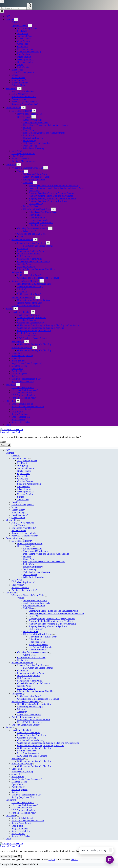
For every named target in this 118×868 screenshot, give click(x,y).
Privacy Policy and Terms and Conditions (36, 691)
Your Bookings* (19, 512)
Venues (15, 507)
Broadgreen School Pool (34, 605)
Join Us (74, 859)
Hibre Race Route (37, 642)
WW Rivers (22, 466)
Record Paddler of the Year (29, 722)
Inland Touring (24, 489)
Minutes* (21, 709)
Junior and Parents (25, 468)
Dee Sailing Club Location (41, 647)
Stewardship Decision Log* (30, 706)
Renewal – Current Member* (25, 535)
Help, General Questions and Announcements (44, 561)
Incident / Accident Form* (29, 696)
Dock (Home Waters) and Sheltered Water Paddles (46, 554)
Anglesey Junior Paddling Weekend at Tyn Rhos (51, 621)
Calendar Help (18, 517)
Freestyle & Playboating (22, 771)
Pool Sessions (23, 486)
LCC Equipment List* (22, 807)
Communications (13, 538)
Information (11, 592)
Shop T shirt (17, 826)
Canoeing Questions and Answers (32, 652)
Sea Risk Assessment (26, 750)
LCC (8, 450)
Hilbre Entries (35, 639)
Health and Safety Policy (28, 675)
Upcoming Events (20, 458)
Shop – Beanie (18, 833)
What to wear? (29, 655)
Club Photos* (18, 585)
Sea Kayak (22, 463)
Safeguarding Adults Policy (29, 680)
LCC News (17, 579)
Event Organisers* (20, 515)
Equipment (11, 800)
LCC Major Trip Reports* (23, 582)
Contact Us (22, 660)
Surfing (20, 497)
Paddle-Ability (18, 787)
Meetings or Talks (25, 491)
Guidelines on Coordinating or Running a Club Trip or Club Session (48, 743)
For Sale (27, 556)
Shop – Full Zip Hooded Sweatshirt (28, 820)
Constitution (22, 670)
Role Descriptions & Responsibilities (34, 704)
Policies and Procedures (22, 662)
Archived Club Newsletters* (24, 590)
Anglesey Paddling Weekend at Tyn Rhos (48, 626)
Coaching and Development (35, 551)
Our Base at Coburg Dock (35, 600)
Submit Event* (18, 510)
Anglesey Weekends (32, 548)
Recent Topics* (24, 546)
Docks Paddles (24, 471)
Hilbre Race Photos (37, 649)
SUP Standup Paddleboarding (36, 572)
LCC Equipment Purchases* (24, 810)
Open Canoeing (30, 574)
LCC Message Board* (22, 541)
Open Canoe (17, 784)
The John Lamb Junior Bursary (26, 725)
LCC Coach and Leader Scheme (38, 668)
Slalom (15, 792)
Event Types (17, 502)
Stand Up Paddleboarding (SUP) (26, 794)
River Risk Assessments (28, 753)
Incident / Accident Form (28, 732)
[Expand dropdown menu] (16, 453)
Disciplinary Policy (26, 688)
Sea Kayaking (29, 569)
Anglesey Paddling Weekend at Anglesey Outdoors (52, 618)
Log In (51, 859)
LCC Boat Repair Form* (23, 802)
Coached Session (25, 481)
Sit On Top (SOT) (20, 789)
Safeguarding (18, 693)
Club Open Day (36, 629)
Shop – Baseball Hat (21, 831)
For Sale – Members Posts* (24, 813)
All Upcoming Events (27, 460)
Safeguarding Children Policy (30, 673)
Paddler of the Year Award (23, 717)
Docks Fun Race (30, 631)
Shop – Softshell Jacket (22, 818)
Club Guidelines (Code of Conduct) (33, 683)
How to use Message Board (29, 543)
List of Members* (20, 525)
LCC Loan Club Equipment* (25, 805)
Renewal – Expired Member (24, 533)
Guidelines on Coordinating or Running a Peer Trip (40, 745)
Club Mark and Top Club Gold (31, 657)
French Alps (34, 616)
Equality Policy (24, 686)
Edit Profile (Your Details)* (24, 528)
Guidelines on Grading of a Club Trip (34, 748)
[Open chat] (110, 860)
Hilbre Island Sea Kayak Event (37, 634)
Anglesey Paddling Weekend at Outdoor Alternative (52, 624)
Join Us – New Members (23, 522)
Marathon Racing (19, 782)
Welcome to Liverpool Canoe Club (27, 595)
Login (8, 838)
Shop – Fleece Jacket (21, 823)
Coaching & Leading (21, 730)
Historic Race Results (38, 644)
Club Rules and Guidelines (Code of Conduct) (38, 699)
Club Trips (28, 608)
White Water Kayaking (33, 577)
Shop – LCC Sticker (21, 836)
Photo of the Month (20, 587)
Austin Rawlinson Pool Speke (36, 603)
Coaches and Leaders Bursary (30, 740)
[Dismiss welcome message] (110, 850)
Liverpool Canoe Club (10, 432)
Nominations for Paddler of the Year (33, 719)
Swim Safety (23, 499)
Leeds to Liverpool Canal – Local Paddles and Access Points (56, 613)
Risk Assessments (25, 678)
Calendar (10, 453)
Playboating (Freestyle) (33, 567)
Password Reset (19, 530)
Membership (11, 520)
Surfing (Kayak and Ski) (23, 797)
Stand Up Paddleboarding (29, 484)
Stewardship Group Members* (25, 701)
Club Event (22, 478)
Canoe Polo (22, 476)
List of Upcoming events (23, 504)
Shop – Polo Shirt (20, 828)
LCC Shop (11, 815)
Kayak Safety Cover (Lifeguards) (27, 779)
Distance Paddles (25, 494)
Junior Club (28, 564)
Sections (9, 727)
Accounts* (22, 712)
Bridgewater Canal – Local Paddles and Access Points (53, 611)
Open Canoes (23, 473)
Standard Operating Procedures (31, 665)
